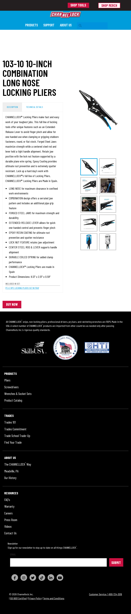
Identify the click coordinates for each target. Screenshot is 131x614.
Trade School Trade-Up (17, 436)
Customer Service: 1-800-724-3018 (105, 594)
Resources (11, 493)
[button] (12, 304)
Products (31, 25)
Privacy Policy (35, 598)
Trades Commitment (15, 429)
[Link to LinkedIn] (51, 577)
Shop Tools (78, 5)
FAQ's (7, 500)
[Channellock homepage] (65, 15)
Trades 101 (10, 422)
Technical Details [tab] (34, 107)
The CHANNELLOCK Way (17, 464)
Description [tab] (12, 107)
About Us (66, 25)
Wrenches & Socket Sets (18, 394)
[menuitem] (32, 25)
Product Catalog (13, 400)
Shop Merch (109, 5)
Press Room (10, 520)
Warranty (9, 506)
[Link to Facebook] (14, 577)
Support (48, 25)
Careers (8, 513)
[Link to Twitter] (32, 577)
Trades (9, 416)
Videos (8, 526)
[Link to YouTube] (60, 577)
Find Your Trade (13, 442)
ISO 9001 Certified (18, 598)
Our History (10, 478)
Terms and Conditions (53, 598)
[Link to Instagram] (23, 577)
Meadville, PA (11, 471)
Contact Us (10, 533)
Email (13, 554)
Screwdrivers (11, 387)
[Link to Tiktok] (42, 577)
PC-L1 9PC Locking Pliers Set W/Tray (22, 287)
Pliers (7, 380)
